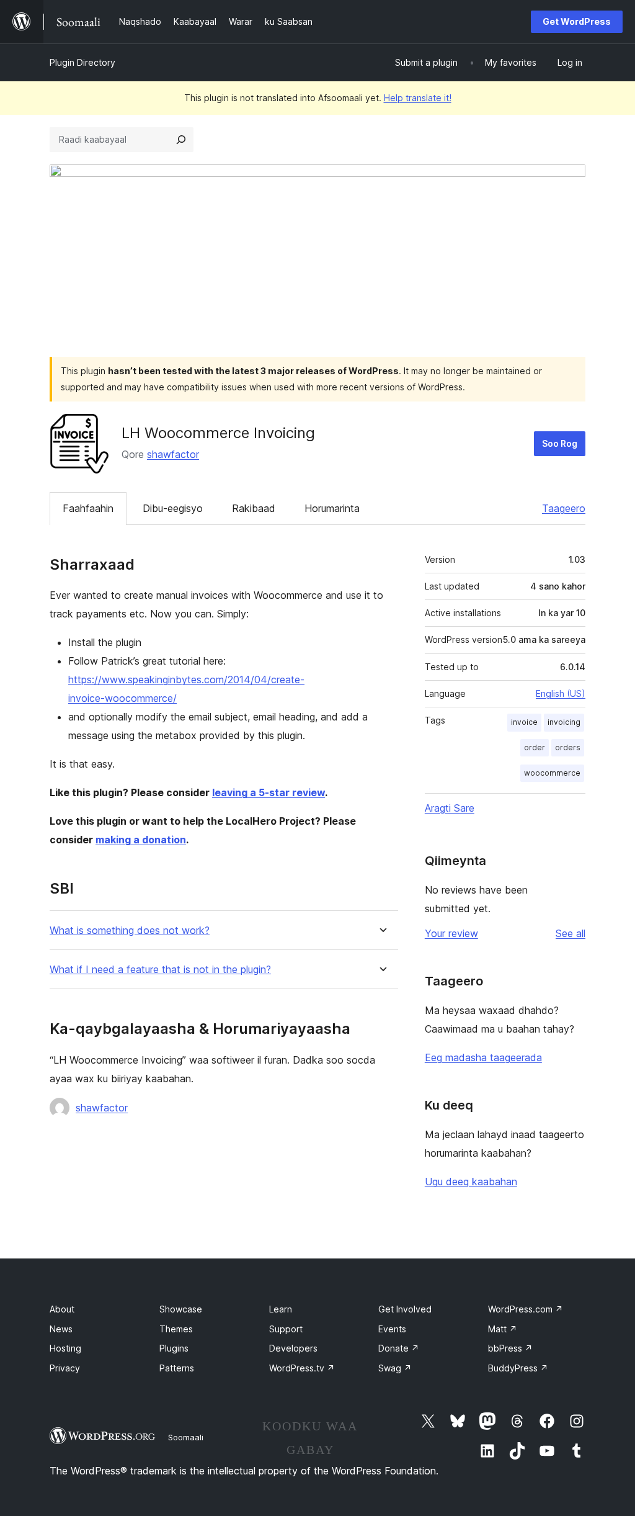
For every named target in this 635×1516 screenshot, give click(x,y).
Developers (293, 1348)
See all (570, 933)
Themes (176, 1329)
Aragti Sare (449, 808)
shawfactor (173, 454)
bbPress (510, 1348)
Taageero (563, 508)
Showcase (180, 1309)
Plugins (174, 1348)
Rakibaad (253, 508)
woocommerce (552, 773)
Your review (451, 933)
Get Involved (405, 1309)
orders (567, 747)
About (62, 1309)
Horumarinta (332, 508)
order (534, 747)
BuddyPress (518, 1368)
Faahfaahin (88, 508)
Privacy (65, 1368)
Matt (502, 1329)
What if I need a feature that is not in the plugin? (160, 970)
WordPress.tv (302, 1368)
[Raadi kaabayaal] (181, 139)
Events (392, 1329)
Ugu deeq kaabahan (471, 1181)
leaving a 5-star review (268, 792)
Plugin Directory (82, 62)
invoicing (564, 722)
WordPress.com (525, 1309)
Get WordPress (577, 21)
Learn (280, 1309)
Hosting (65, 1348)
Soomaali (185, 1437)
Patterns (176, 1368)
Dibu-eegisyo (173, 508)
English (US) (560, 693)
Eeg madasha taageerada (483, 1057)
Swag (395, 1368)
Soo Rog (559, 443)
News (61, 1329)
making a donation (140, 839)
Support (286, 1329)
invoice (524, 722)
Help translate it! (417, 97)
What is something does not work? (130, 930)
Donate (398, 1348)
